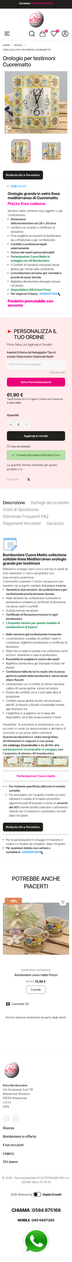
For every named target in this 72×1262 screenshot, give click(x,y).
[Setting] (65, 34)
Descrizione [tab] (14, 502)
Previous (4, 151)
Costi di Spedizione (21, 509)
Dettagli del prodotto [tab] (50, 502)
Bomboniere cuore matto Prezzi (36, 975)
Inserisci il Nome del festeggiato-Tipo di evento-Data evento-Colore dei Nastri (31, 354)
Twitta (29, 479)
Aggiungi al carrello (36, 435)
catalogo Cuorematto (23, 745)
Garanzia (55, 523)
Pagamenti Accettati (22, 523)
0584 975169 (46, 1210)
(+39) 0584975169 (42, 3)
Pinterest (35, 479)
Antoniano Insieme (54, 585)
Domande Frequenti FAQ (25, 516)
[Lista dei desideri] (62, 902)
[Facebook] (15, 1118)
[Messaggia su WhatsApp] (36, 1241)
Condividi (22, 479)
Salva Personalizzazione (36, 382)
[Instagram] (6, 1118)
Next (66, 151)
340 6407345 (43, 1220)
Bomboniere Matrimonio (36, 970)
